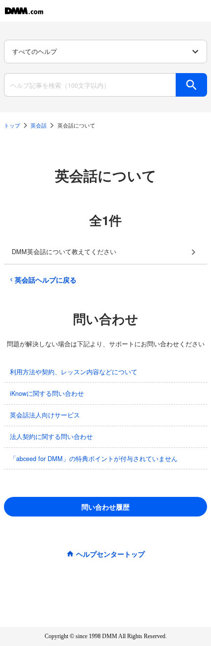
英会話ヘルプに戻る (46, 279)
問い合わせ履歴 (105, 507)
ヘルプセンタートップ (110, 553)
